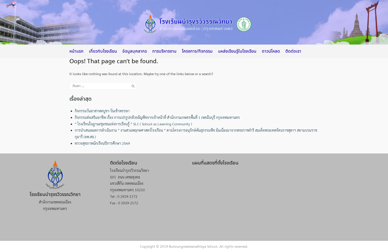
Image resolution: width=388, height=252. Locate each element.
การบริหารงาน (164, 51)
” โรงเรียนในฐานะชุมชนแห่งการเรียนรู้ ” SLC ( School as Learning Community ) (133, 124)
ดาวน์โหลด (271, 51)
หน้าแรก (76, 51)
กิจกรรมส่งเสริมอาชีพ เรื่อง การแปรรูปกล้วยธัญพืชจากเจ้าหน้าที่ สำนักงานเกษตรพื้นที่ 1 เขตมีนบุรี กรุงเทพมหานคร (157, 117)
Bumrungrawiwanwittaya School (193, 246)
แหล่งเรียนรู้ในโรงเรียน (237, 51)
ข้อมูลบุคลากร (134, 51)
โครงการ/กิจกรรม (197, 51)
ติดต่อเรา (293, 51)
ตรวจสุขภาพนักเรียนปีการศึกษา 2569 (102, 143)
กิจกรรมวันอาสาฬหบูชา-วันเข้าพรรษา (102, 110)
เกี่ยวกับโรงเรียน (103, 51)
